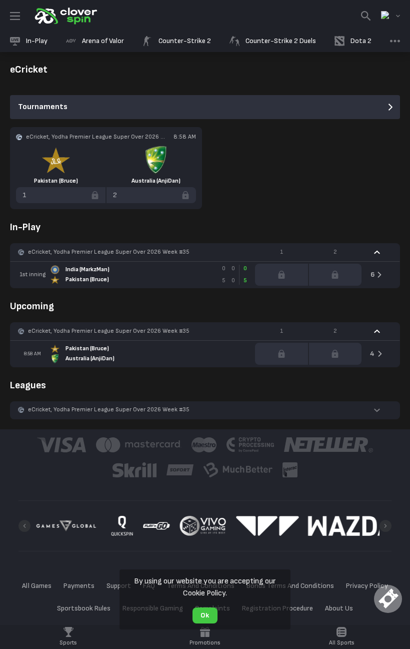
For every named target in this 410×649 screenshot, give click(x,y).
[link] (65, 16)
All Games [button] (36, 585)
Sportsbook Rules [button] (83, 608)
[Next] (386, 526)
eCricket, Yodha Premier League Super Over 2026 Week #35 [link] (109, 252)
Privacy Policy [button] (367, 585)
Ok (204, 615)
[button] (205, 252)
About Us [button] (339, 608)
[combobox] (390, 16)
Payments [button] (79, 585)
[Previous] (24, 526)
